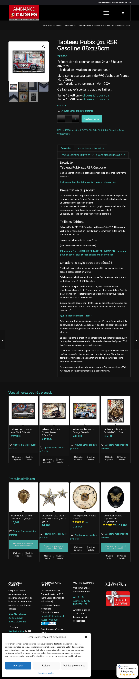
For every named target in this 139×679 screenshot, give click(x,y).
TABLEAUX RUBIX (100, 130)
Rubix (121, 130)
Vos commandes (81, 587)
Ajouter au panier (92, 119)
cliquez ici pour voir (96, 95)
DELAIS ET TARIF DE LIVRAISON (98, 251)
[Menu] (104, 13)
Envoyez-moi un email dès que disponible (23, 544)
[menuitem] (106, 13)
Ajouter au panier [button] (17, 458)
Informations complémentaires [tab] (91, 148)
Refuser (46, 665)
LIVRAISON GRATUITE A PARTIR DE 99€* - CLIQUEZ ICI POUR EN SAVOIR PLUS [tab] (93, 155)
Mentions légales (46, 673)
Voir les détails (30, 458)
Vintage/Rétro (63, 134)
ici (114, 182)
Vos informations (81, 591)
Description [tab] (66, 148)
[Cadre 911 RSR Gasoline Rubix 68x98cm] (2, 339)
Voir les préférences (74, 665)
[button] (85, 637)
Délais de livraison (50, 612)
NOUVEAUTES (86, 130)
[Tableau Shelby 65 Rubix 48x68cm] (136, 339)
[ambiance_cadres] (23, 13)
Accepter (18, 665)
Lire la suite (17, 554)
